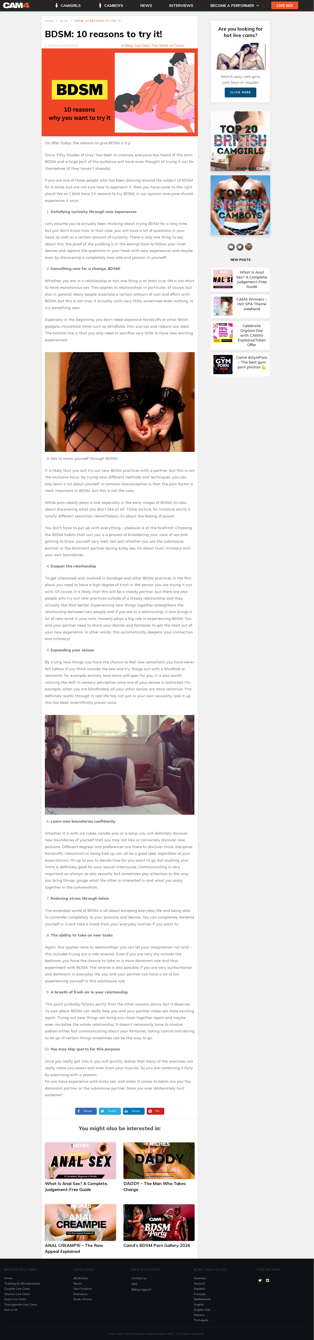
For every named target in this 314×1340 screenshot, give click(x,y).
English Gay (202, 1310)
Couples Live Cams (17, 1289)
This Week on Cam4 (167, 45)
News (77, 1283)
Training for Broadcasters (22, 1283)
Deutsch (199, 1283)
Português (201, 1320)
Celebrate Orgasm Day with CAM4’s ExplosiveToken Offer (240, 335)
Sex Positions (82, 1289)
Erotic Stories (82, 1299)
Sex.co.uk (10, 1310)
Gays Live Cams (15, 1299)
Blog (128, 45)
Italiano (199, 1315)
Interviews (80, 1294)
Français (200, 1294)
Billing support (141, 1289)
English (199, 1304)
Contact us (139, 1278)
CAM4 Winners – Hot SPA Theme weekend (240, 306)
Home (8, 1278)
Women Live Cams (17, 1294)
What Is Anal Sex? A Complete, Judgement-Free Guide (240, 280)
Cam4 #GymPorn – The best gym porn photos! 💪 (240, 364)
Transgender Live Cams (20, 1304)
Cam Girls (141, 45)
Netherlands (202, 1299)
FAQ (134, 1284)
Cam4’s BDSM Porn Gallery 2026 (156, 1245)
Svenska (200, 1278)
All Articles (80, 1278)
